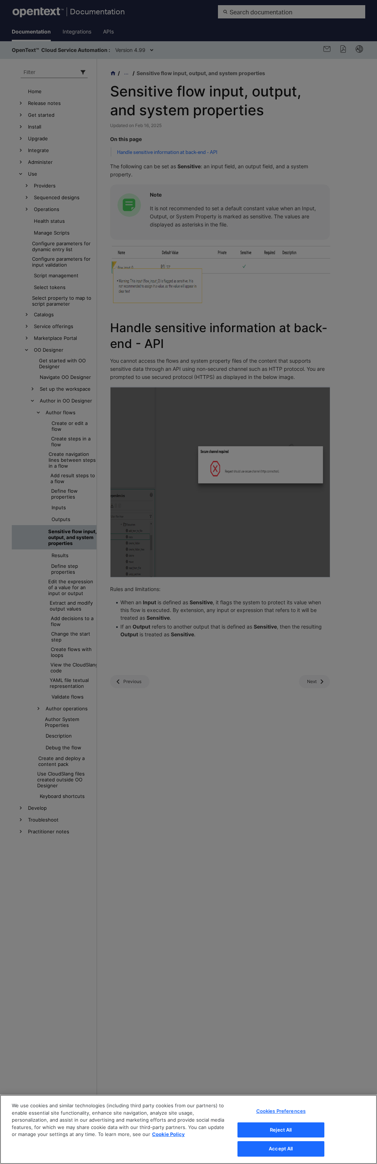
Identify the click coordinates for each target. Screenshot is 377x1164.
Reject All (281, 1130)
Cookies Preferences (281, 1111)
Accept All (281, 1148)
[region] (188, 1129)
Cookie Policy (168, 1134)
